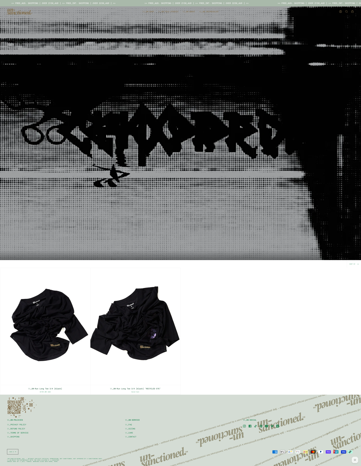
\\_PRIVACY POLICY (16, 424)
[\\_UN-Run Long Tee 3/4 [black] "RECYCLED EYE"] (135, 326)
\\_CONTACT (130, 437)
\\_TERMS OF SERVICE (17, 433)
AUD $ (11, 451)
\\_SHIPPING (13, 437)
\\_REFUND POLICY (16, 429)
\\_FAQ (128, 424)
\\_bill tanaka (25, 461)
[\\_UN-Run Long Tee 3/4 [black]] (45, 326)
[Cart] (352, 11)
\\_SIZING (130, 429)
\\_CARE (129, 433)
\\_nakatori (54, 460)
